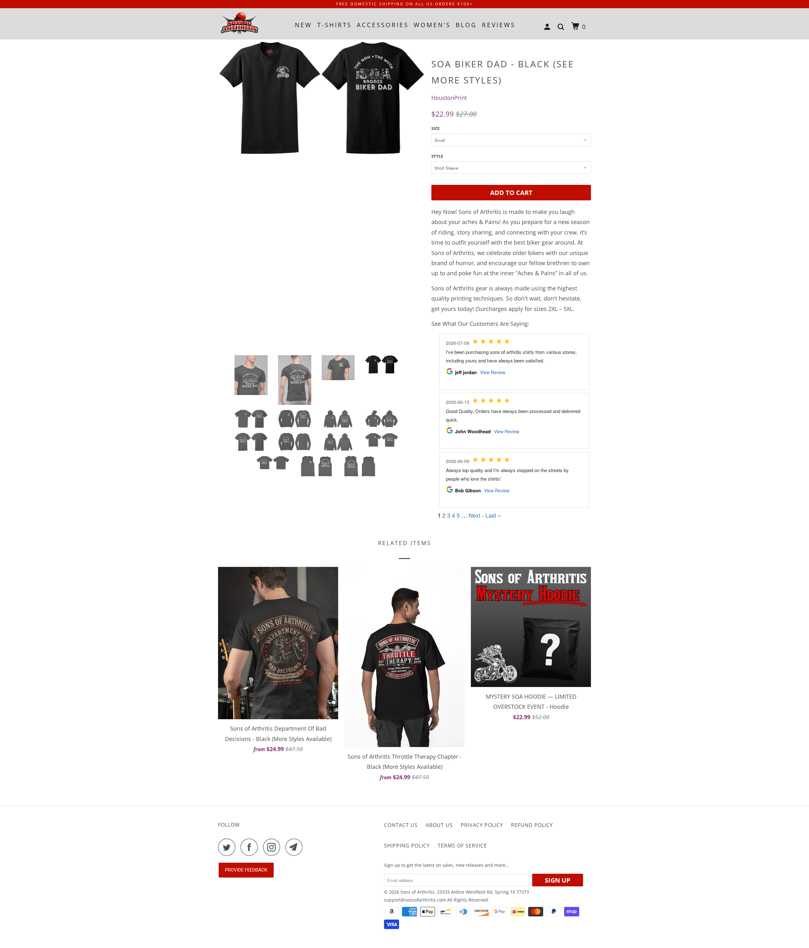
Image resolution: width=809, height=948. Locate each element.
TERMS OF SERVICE (462, 845)
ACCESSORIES (383, 25)
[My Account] (548, 27)
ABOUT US (439, 825)
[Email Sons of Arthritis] (295, 847)
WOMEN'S (432, 25)
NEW (303, 25)
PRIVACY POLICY (482, 825)
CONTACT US (401, 825)
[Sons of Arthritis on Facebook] (250, 847)
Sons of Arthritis (417, 892)
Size (435, 128)
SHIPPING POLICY (407, 845)
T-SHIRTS (334, 25)
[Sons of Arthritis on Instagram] (273, 847)
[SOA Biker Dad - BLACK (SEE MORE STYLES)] (321, 164)
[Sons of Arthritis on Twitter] (228, 847)
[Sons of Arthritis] (250, 23)
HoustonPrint (449, 97)
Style (437, 156)
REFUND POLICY (532, 825)
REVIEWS (498, 25)
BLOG (466, 25)
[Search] (562, 27)
